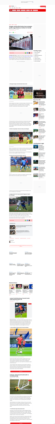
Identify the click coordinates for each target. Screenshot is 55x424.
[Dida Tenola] (10, 242)
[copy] (31, 53)
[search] (39, 6)
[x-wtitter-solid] (29, 53)
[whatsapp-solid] (25, 53)
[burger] (45, 7)
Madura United (26, 56)
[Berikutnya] (32, 278)
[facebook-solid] (27, 53)
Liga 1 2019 (10, 56)
